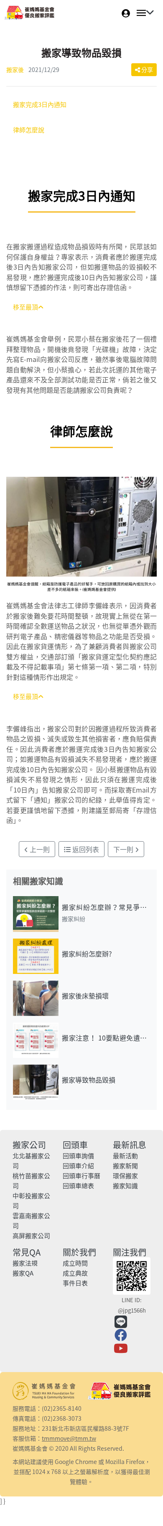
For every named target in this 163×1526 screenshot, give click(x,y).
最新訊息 (129, 1145)
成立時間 (75, 1263)
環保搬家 (125, 1175)
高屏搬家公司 (31, 1235)
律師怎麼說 (28, 129)
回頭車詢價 (78, 1155)
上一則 (39, 849)
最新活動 (125, 1155)
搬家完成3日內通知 (39, 104)
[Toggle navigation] (143, 13)
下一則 (124, 849)
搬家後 (15, 69)
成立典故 (75, 1273)
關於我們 (79, 1252)
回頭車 (75, 1145)
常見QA (27, 1252)
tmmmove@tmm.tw (69, 1438)
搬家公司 (29, 1145)
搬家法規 (25, 1263)
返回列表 (85, 849)
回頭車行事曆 (81, 1175)
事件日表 (75, 1283)
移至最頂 (25, 307)
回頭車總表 (78, 1185)
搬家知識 (125, 1185)
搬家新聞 (125, 1165)
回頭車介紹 (78, 1165)
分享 (146, 69)
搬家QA (23, 1273)
